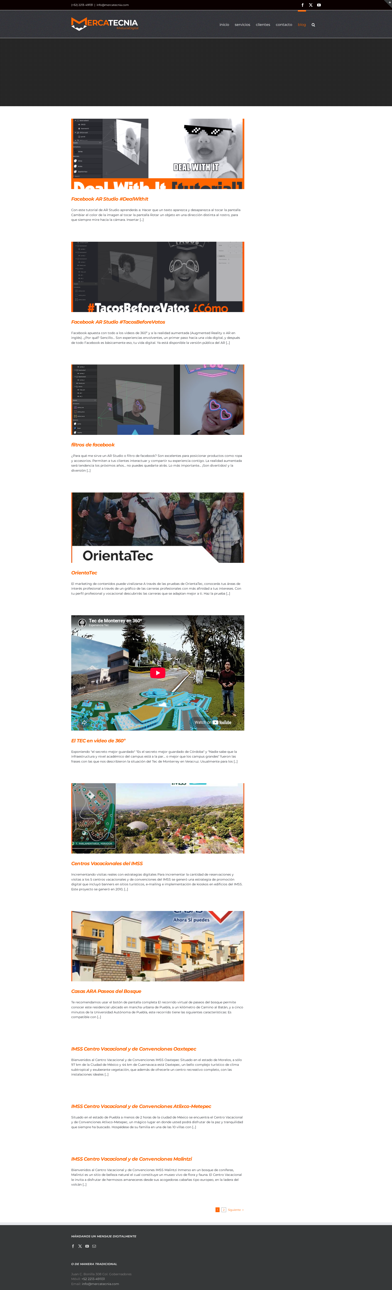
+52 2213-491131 (93, 1279)
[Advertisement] (196, 72)
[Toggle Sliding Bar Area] (388, 4)
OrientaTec (84, 573)
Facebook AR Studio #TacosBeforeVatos (118, 322)
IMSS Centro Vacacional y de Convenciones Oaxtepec (133, 1049)
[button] (313, 24)
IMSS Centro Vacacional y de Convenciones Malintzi (131, 1159)
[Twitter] (80, 1246)
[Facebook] (73, 1246)
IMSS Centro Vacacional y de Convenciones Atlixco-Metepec (141, 1106)
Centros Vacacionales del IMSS (106, 863)
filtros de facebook (93, 445)
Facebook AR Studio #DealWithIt (109, 199)
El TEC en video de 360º (98, 740)
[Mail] (94, 1246)
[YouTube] (87, 1246)
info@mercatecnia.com (113, 5)
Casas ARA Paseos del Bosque (106, 991)
